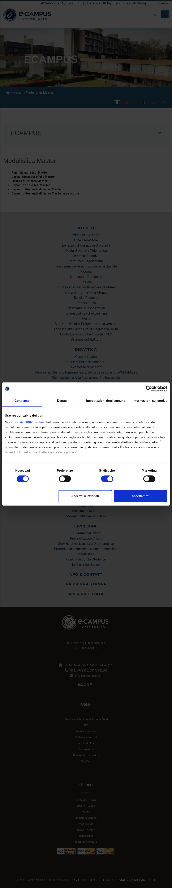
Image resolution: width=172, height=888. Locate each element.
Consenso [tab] (22, 400)
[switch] (65, 478)
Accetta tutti (140, 496)
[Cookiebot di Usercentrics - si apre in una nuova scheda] (148, 388)
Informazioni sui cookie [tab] (150, 400)
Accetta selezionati (85, 496)
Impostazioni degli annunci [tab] (106, 400)
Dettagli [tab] (63, 400)
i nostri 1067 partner (29, 422)
